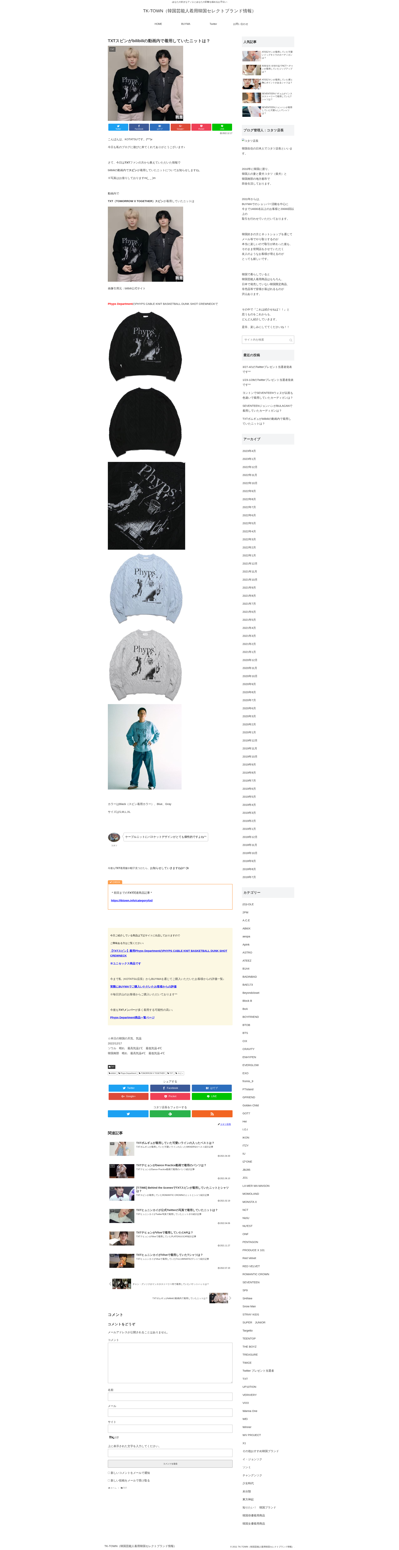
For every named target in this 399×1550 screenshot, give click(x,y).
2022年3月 (249, 539)
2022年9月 (249, 491)
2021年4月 (249, 627)
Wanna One (250, 1411)
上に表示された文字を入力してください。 (134, 1446)
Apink (246, 944)
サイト (112, 1422)
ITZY (246, 1145)
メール (112, 1406)
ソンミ (247, 1467)
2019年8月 (249, 772)
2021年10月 (250, 579)
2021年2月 (249, 644)
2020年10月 (250, 676)
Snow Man (249, 1306)
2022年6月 (249, 515)
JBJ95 (246, 1169)
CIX (245, 1041)
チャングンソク (252, 1475)
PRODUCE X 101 (254, 1250)
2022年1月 (249, 555)
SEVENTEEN (251, 1282)
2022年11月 (250, 475)
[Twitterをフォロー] (128, 1113)
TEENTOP (249, 1338)
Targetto (248, 1330)
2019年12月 (250, 740)
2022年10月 (250, 483)
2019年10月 (250, 756)
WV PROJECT (252, 1435)
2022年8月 (249, 499)
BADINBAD (250, 976)
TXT (112, 1067)
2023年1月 (249, 459)
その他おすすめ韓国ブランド (261, 1451)
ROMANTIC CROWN (256, 1274)
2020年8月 (249, 692)
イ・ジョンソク (252, 1459)
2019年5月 (249, 796)
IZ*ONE (247, 1161)
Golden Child (251, 1105)
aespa (246, 936)
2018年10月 (250, 853)
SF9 (245, 1290)
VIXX (246, 1402)
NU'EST (247, 1226)
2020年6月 (249, 708)
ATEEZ (247, 960)
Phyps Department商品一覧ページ (132, 1017)
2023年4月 (249, 451)
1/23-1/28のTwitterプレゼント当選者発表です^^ (268, 382)
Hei (245, 1121)
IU (244, 1153)
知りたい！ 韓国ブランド (259, 1507)
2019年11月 (250, 748)
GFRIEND (249, 1097)
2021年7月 (249, 603)
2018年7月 (249, 877)
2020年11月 (250, 668)
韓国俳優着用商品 (254, 1515)
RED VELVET (251, 1266)
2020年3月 (249, 716)
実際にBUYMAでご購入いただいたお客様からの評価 (143, 986)
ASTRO (247, 952)
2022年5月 (249, 523)
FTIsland (248, 1089)
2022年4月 (249, 531)
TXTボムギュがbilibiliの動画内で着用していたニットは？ (267, 421)
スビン (180, 1073)
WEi (245, 1419)
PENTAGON (250, 1242)
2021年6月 (249, 611)
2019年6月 (249, 788)
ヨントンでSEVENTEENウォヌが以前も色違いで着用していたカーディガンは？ (268, 395)
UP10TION (249, 1386)
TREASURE (250, 1354)
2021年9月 (249, 587)
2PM (245, 912)
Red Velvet (249, 1258)
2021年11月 (250, 571)
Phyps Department (128, 1073)
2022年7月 (249, 507)
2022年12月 (250, 467)
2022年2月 (249, 547)
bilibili (113, 1073)
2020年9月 (249, 684)
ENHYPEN (249, 1057)
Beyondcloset (251, 992)
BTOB (246, 1025)
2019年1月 (249, 828)
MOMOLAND (251, 1193)
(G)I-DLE (248, 904)
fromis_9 (248, 1081)
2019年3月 (249, 812)
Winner (247, 1427)
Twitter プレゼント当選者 (258, 1370)
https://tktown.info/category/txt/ (132, 900)
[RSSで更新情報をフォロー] (212, 1113)
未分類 (247, 1491)
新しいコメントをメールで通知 (130, 1472)
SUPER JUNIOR (254, 1322)
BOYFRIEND (251, 1016)
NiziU (246, 1218)
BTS (245, 1033)
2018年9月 (249, 861)
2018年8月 (249, 869)
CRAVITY (249, 1049)
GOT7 (246, 1113)
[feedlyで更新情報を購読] (170, 1113)
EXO (245, 1073)
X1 (244, 1443)
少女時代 (248, 1483)
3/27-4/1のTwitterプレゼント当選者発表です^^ (267, 369)
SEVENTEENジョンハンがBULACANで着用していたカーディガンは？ (267, 408)
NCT (245, 1209)
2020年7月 (249, 700)
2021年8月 (249, 595)
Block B (247, 1000)
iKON (246, 1137)
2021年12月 (250, 563)
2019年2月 (249, 820)
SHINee (247, 1298)
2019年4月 (249, 804)
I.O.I (245, 1129)
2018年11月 (250, 845)
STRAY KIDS (251, 1314)
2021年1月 (249, 652)
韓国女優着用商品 (254, 1523)
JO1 (245, 1177)
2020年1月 (249, 732)
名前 (110, 1390)
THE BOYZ (250, 1346)
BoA (245, 1008)
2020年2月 (249, 724)
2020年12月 (250, 660)
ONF (245, 1234)
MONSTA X (250, 1201)
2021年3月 (249, 635)
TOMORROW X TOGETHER (153, 1073)
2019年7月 (249, 780)
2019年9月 (249, 764)
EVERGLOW (251, 1065)
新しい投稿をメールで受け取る (130, 1480)
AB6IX (246, 928)
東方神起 (248, 1499)
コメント (113, 1340)
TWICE (247, 1362)
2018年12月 (250, 837)
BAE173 (248, 984)
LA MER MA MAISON (256, 1185)
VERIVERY (250, 1394)
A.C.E (246, 920)
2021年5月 (249, 619)
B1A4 (246, 968)
